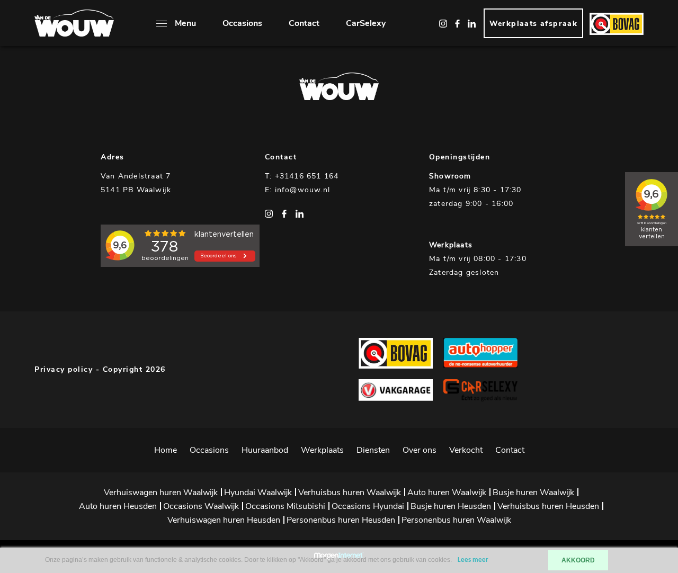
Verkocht (466, 450)
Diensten (373, 450)
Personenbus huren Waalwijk (456, 520)
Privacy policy (63, 369)
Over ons (419, 450)
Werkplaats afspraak (533, 24)
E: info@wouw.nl (297, 190)
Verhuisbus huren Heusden (548, 506)
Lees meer (473, 560)
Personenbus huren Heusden (341, 520)
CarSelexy (366, 23)
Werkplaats (322, 450)
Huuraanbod (265, 450)
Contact (304, 23)
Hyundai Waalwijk (258, 492)
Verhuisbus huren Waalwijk (349, 492)
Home (165, 450)
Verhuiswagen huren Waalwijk (161, 492)
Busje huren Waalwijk (533, 492)
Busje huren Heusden (451, 506)
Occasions (242, 23)
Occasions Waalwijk (201, 506)
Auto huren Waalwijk (446, 492)
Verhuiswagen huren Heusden (223, 520)
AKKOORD (578, 560)
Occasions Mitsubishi (285, 506)
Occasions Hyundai (368, 506)
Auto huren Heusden (118, 506)
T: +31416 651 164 (301, 176)
